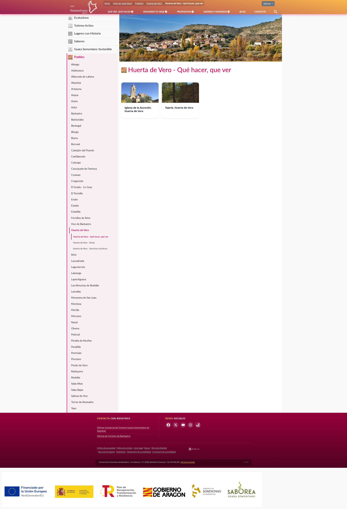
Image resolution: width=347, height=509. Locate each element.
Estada (75, 205)
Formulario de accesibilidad (164, 452)
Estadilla (75, 212)
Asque (74, 95)
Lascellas (76, 291)
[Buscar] (275, 11)
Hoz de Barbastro (81, 224)
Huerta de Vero (80, 230)
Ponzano (76, 359)
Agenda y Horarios (215, 11)
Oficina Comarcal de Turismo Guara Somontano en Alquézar (123, 429)
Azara (74, 101)
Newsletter (121, 452)
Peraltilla (76, 347)
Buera (74, 138)
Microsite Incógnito (106, 452)
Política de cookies (124, 448)
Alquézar (76, 83)
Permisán (76, 353)
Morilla (75, 310)
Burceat (75, 144)
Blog (243, 11)
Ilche (73, 255)
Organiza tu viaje (153, 11)
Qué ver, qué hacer (119, 11)
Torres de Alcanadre (82, 402)
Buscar (147, 448)
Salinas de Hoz (79, 396)
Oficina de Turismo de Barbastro (113, 436)
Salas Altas (77, 383)
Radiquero (77, 371)
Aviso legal (138, 448)
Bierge (74, 132)
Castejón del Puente (82, 150)
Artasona (76, 89)
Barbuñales (77, 120)
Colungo (76, 162)
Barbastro (76, 113)
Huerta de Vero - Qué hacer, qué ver (90, 237)
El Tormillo (77, 193)
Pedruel (75, 334)
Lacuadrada (77, 261)
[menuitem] (121, 11)
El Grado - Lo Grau (81, 187)
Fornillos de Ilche (80, 218)
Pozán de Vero (79, 365)
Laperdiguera (78, 279)
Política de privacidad (106, 448)
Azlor (74, 107)
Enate (74, 199)
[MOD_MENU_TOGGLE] (132, 11)
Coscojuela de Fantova (84, 169)
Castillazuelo (78, 156)
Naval (74, 322)
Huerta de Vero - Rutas (84, 243)
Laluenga (76, 273)
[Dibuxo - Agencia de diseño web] (194, 449)
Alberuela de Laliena (82, 77)
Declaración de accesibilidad (139, 452)
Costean (76, 175)
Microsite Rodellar (159, 448)
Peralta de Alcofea (81, 341)
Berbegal (76, 126)
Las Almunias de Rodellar (85, 285)
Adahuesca (77, 70)
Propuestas (184, 11)
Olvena (75, 328)
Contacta (260, 11)
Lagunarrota (78, 267)
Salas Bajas (77, 390)
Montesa (76, 304)
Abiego (75, 64)
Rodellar (75, 377)
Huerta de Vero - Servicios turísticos (90, 249)
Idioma (267, 3)
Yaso (73, 408)
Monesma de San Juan (84, 298)
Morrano (76, 316)
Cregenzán (77, 181)
